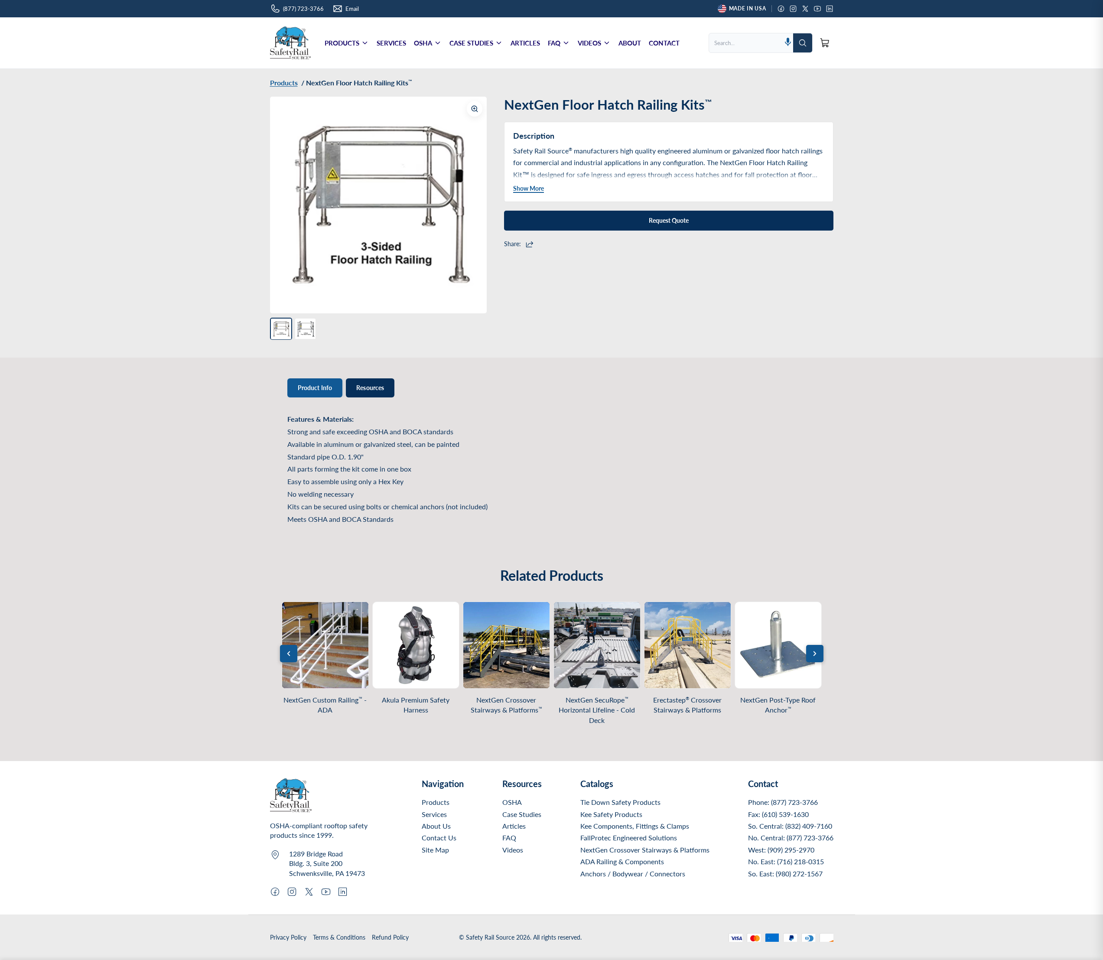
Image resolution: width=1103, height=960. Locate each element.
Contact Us (439, 837)
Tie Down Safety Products (620, 802)
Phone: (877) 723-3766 (783, 802)
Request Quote (669, 220)
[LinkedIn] (829, 9)
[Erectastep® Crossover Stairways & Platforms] (687, 645)
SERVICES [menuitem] (391, 43)
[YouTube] (817, 9)
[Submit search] (802, 42)
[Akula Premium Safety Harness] (415, 645)
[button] (788, 42)
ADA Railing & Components (622, 861)
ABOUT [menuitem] (629, 43)
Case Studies (521, 814)
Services (434, 814)
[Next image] (473, 205)
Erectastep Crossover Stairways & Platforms (687, 705)
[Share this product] (530, 244)
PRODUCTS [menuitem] (342, 43)
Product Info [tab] (315, 387)
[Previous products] (288, 653)
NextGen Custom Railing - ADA (325, 705)
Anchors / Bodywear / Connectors (632, 873)
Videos (512, 850)
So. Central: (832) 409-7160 (790, 826)
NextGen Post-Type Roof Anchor (778, 705)
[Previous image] (283, 205)
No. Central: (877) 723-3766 (790, 837)
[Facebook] (781, 9)
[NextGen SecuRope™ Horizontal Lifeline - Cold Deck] (597, 645)
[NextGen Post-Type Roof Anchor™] (778, 645)
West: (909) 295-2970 (781, 850)
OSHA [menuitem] (423, 43)
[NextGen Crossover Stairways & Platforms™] (506, 645)
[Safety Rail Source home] (290, 43)
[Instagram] (793, 9)
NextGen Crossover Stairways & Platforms (506, 705)
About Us (436, 826)
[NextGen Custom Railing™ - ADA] (325, 645)
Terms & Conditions (339, 937)
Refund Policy (390, 937)
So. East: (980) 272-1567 (785, 873)
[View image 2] (305, 329)
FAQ (509, 837)
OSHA (512, 802)
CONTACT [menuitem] (664, 43)
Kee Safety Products (611, 814)
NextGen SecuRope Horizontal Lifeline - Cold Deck (597, 710)
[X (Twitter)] (805, 9)
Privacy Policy (288, 937)
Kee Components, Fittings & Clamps (634, 826)
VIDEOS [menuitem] (589, 43)
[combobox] (746, 43)
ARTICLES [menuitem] (525, 43)
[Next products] (814, 653)
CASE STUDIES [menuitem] (471, 43)
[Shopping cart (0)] (824, 43)
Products (435, 802)
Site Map (435, 850)
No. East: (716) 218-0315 (786, 861)
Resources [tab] (370, 387)
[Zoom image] (474, 109)
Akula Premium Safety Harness (415, 705)
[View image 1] (281, 329)
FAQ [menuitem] (554, 43)
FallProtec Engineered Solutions (628, 837)
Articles (514, 826)
